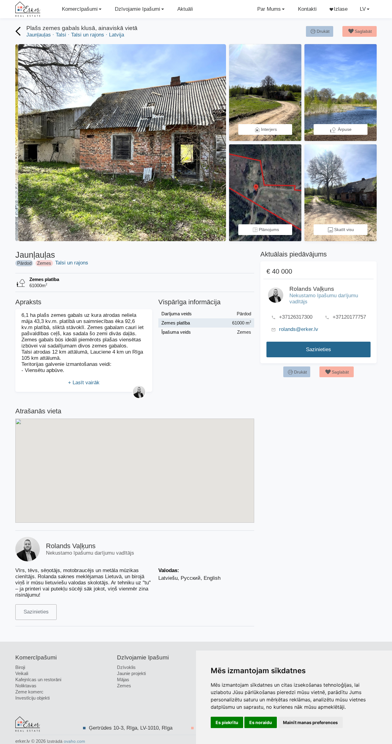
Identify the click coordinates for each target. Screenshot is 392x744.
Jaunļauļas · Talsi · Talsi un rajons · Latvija (75, 35)
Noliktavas (25, 685)
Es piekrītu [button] (227, 722)
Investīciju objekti (32, 697)
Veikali (21, 673)
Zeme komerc (29, 691)
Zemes (124, 685)
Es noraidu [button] (260, 722)
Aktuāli (185, 9)
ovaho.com (74, 741)
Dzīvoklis (126, 667)
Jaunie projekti (131, 673)
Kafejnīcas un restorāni (38, 679)
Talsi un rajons (71, 263)
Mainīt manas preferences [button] (310, 722)
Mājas (123, 679)
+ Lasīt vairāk (84, 382)
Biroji (20, 667)
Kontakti (307, 9)
